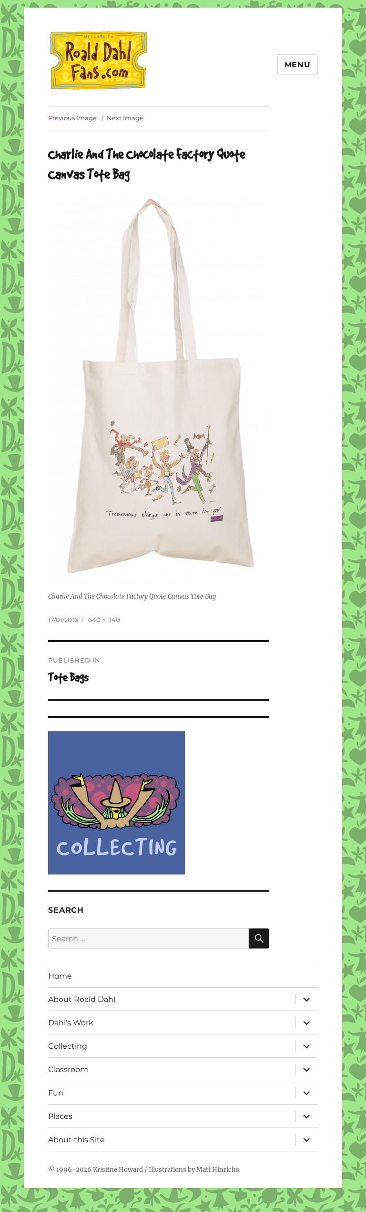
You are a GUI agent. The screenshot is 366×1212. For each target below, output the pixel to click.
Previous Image (72, 118)
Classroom (68, 1069)
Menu (298, 64)
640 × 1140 (104, 619)
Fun (55, 1092)
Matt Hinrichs (217, 1170)
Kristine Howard (118, 1170)
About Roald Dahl (81, 999)
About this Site (76, 1139)
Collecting (67, 1046)
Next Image (125, 118)
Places (60, 1116)
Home (60, 975)
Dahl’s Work (70, 1022)
